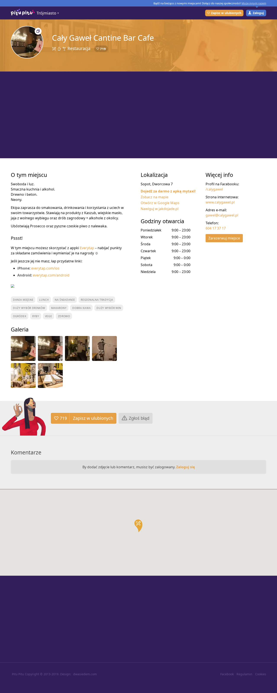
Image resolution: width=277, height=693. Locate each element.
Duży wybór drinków (29, 308)
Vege (48, 316)
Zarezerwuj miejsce (224, 238)
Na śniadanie (65, 300)
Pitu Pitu (18, 674)
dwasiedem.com (85, 674)
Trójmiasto (46, 13)
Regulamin (244, 674)
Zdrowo (64, 316)
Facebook (227, 674)
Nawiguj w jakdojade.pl (160, 208)
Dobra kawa (81, 308)
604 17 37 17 (216, 228)
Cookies (260, 674)
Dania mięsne (23, 300)
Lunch (44, 300)
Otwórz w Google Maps (160, 202)
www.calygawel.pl (220, 202)
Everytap (87, 248)
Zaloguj (258, 13)
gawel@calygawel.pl (222, 215)
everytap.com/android (51, 275)
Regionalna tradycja (97, 300)
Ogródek (19, 316)
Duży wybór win (109, 308)
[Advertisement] (138, 115)
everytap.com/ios (45, 268)
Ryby (35, 316)
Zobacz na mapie (154, 197)
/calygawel (214, 189)
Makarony (59, 308)
